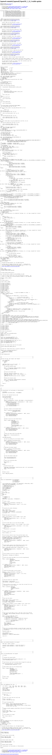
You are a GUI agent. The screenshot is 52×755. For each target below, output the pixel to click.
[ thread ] (13, 8)
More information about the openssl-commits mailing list (9, 754)
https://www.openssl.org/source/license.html (11, 266)
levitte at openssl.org (9, 3)
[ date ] (10, 8)
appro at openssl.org (17, 30)
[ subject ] (16, 8)
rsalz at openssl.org (16, 24)
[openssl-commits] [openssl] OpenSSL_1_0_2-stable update (18, 6)
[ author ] (19, 8)
